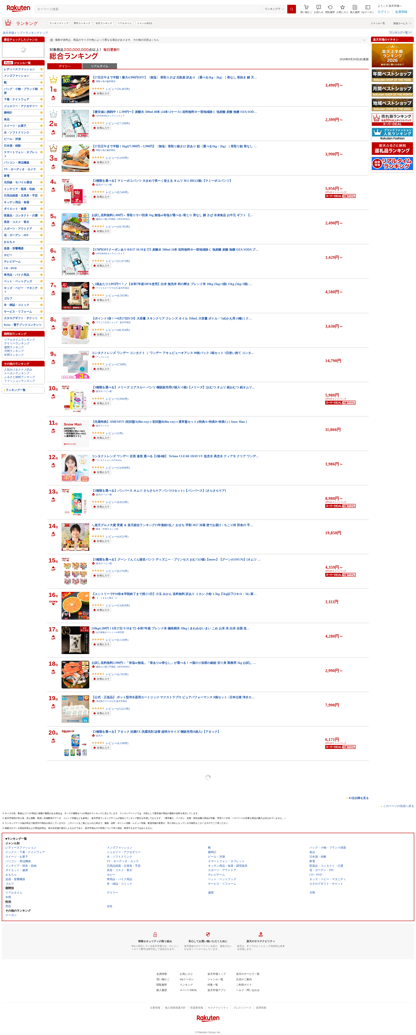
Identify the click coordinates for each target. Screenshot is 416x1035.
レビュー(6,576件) (117, 571)
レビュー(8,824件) (117, 502)
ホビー (8, 255)
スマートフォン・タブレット (21, 154)
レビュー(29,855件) (118, 949)
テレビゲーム (12, 261)
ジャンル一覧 (378, 23)
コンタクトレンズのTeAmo (109, 460)
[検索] (291, 9)
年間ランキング (14, 354)
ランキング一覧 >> (400, 32)
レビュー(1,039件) (117, 812)
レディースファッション (19, 69)
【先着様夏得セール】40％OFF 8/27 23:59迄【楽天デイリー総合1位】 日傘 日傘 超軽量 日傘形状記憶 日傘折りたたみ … (173, 972)
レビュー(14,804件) (118, 605)
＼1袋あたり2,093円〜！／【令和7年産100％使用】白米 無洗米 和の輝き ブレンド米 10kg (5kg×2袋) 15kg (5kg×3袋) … (172, 284)
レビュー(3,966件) (117, 398)
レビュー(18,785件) (118, 226)
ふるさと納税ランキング (19, 377)
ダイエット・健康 (15, 208)
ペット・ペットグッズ (18, 281)
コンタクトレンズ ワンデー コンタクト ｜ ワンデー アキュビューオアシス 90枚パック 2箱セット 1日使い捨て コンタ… (173, 353)
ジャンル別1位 (145, 23)
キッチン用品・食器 (16, 202)
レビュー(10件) (115, 881)
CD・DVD (10, 268)
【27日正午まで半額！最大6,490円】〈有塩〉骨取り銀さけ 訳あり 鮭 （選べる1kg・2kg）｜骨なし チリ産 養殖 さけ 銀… (174, 800)
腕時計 (8, 112)
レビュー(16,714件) (118, 984)
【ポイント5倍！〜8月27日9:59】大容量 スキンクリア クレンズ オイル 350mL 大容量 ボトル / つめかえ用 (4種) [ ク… (172, 318)
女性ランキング (104, 23)
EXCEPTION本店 (104, 770)
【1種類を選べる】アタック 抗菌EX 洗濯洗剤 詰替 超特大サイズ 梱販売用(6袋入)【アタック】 (156, 731)
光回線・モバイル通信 (18, 182)
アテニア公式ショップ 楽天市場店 (113, 322)
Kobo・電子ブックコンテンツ (23, 324)
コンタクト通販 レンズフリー (111, 1011)
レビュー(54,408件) (118, 915)
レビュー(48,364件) (118, 330)
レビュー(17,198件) (118, 123)
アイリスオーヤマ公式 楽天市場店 (112, 288)
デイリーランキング (16, 343)
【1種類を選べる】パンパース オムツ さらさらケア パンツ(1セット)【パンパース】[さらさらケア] (159, 490)
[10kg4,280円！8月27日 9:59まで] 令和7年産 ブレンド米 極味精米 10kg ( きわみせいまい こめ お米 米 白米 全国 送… (171, 628)
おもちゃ (9, 241)
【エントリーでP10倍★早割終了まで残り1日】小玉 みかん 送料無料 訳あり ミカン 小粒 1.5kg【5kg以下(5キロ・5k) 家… (174, 594)
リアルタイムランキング (19, 339)
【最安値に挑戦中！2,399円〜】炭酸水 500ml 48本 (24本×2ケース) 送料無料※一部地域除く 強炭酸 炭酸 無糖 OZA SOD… (174, 111)
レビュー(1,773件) (117, 1018)
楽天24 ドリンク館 (105, 873)
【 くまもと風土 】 (107, 598)
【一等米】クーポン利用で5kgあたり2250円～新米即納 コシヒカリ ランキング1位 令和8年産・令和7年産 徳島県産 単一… (174, 766)
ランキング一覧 (16, 390)
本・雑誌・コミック (16, 304)
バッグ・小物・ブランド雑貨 (21, 90)
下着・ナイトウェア (16, 99)
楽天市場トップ (13, 32)
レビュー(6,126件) (117, 639)
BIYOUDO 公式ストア (106, 908)
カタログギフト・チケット (21, 318)
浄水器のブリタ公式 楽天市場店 (111, 701)
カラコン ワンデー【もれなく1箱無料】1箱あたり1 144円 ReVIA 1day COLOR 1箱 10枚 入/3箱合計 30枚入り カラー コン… (175, 938)
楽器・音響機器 (14, 248)
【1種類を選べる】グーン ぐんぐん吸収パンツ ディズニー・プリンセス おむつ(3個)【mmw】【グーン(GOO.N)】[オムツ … (176, 559)
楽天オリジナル (103, 839)
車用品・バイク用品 (16, 274)
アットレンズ (102, 357)
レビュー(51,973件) (118, 261)
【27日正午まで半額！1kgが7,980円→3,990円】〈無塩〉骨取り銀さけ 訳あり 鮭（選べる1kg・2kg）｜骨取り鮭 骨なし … (174, 146)
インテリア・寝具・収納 (19, 189)
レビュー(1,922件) (117, 846)
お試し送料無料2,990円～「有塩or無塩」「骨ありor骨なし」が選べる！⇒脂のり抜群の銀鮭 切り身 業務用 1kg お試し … (174, 662)
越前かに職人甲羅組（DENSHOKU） (114, 219)
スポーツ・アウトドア (18, 228)
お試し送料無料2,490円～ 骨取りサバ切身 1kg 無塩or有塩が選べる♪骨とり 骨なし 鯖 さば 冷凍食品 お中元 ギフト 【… (172, 215)
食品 (7, 119)
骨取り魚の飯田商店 (105, 81)
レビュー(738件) (116, 364)
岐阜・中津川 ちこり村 (107, 529)
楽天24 (99, 735)
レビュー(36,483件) (118, 89)
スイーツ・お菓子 (15, 125)
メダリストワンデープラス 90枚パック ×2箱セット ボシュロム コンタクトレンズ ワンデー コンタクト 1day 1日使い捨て (173, 1007)
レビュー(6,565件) (117, 295)
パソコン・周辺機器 (16, 162)
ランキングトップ (58, 23)
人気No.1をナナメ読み (18, 369)
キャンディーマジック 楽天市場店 (113, 942)
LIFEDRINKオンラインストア (110, 116)
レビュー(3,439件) (117, 157)
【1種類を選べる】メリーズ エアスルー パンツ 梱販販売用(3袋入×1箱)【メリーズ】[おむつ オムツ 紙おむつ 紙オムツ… (173, 387)
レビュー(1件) (114, 433)
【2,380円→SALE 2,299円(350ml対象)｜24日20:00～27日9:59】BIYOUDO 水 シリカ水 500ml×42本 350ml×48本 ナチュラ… (174, 903)
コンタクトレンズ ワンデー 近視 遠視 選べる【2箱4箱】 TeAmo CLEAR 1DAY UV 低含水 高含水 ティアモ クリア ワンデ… (175, 456)
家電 (7, 175)
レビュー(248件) (116, 777)
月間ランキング (14, 351)
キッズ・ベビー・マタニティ (21, 289)
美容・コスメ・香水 (16, 222)
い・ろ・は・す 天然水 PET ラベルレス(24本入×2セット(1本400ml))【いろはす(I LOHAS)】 (154, 869)
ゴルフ (8, 298)
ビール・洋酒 (12, 139)
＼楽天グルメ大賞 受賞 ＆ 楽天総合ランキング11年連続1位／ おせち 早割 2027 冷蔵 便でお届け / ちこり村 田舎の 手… (172, 525)
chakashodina (101, 976)
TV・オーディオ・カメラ (20, 169)
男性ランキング (82, 23)
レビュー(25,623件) (118, 708)
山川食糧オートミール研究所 (110, 632)
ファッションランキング (19, 380)
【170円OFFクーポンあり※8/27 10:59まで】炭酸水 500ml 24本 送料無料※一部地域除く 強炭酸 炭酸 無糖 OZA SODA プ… (175, 249)
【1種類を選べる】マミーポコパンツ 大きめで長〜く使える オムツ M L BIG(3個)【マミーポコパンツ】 (162, 180)
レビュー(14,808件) (118, 467)
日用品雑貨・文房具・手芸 (21, 195)
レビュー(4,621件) (117, 536)
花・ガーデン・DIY (16, 235)
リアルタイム (124, 23)
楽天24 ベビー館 (104, 184)
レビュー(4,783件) (117, 674)
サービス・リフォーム (18, 311)
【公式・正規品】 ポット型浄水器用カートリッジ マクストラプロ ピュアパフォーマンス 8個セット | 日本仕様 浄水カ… (173, 697)
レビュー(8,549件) (117, 192)
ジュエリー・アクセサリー (21, 106)
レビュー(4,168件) (117, 743)
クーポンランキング (16, 373)
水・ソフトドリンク (16, 132)
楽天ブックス (102, 425)
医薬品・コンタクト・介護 (21, 215)
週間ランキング (14, 347)
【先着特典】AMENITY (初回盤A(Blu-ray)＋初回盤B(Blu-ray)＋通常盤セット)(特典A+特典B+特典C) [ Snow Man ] (169, 421)
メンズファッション (16, 75)
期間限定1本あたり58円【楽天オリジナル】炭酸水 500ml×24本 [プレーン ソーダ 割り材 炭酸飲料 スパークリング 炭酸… (174, 835)
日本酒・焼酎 (12, 145)
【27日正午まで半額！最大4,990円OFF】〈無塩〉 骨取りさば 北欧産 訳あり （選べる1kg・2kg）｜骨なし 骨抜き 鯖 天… (174, 77)
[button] (318, 9)
